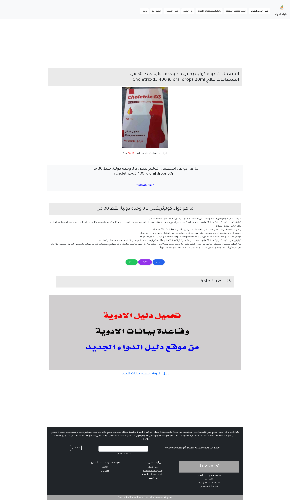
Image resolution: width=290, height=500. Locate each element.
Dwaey (105, 467)
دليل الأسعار (172, 11)
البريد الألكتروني (123, 454)
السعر (131, 262)
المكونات (145, 262)
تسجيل (76, 448)
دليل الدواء (281, 14)
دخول (144, 11)
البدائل (158, 262)
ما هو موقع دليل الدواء (209, 475)
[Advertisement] (199, 40)
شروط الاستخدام (209, 486)
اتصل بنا (156, 11)
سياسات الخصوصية (209, 483)
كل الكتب (188, 11)
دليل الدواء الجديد (258, 11)
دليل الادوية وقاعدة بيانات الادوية (145, 374)
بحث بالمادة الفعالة (236, 11)
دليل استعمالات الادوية (209, 11)
